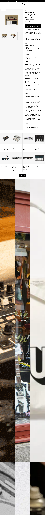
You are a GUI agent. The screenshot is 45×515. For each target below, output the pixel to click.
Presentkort (24, 1)
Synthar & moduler (10, 7)
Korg (26, 10)
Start (1, 7)
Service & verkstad (35, 1)
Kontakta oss (42, 1)
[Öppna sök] (40, 4)
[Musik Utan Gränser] (22, 4)
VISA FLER (22, 175)
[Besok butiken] (22, 320)
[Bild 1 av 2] (4, 36)
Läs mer (37, 29)
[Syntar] (7, 320)
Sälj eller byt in (28, 1)
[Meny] (1, 4)
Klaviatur (4, 7)
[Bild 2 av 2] (13, 36)
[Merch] (37, 320)
